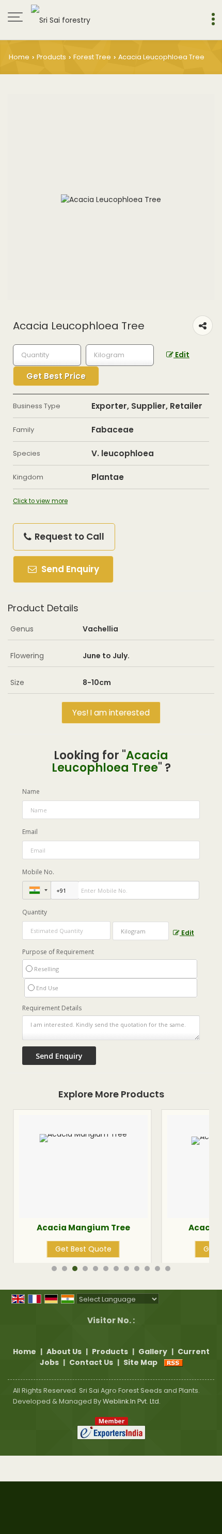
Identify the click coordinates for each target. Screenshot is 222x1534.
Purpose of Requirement (58, 952)
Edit (181, 354)
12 (167, 1268)
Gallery (152, 1351)
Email (30, 831)
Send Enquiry (69, 569)
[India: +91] (36, 890)
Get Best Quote (50, 1249)
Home (19, 57)
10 (147, 1268)
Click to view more (40, 501)
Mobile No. (38, 872)
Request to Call (68, 536)
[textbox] (120, 355)
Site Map (140, 1362)
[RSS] (173, 1362)
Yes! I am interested (111, 712)
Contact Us (91, 1362)
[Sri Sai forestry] (60, 18)
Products (51, 57)
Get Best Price (56, 376)
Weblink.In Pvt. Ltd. (132, 1401)
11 (157, 1268)
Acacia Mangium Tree (50, 1227)
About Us (64, 1351)
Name (31, 791)
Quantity (34, 912)
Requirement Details (52, 1008)
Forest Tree (92, 57)
